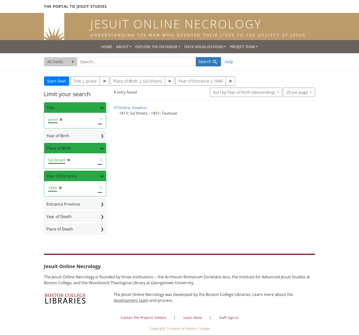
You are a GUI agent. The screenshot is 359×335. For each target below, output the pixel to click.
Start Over (56, 81)
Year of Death (59, 216)
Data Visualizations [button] (203, 46)
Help (229, 61)
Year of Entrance (61, 176)
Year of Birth (57, 135)
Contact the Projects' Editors (144, 317)
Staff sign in (229, 317)
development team (131, 300)
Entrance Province (63, 204)
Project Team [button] (242, 46)
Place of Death (59, 229)
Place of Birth (58, 148)
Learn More (192, 317)
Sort (244, 92)
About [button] (122, 46)
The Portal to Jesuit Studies (75, 6)
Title (50, 107)
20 (297, 92)
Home (106, 46)
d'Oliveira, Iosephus (130, 107)
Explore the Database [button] (156, 46)
